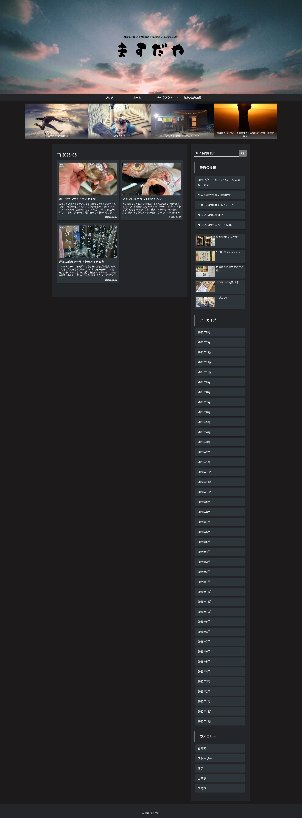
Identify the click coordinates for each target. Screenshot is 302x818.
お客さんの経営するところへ (216, 204)
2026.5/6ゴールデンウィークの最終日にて (219, 182)
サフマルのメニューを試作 (215, 224)
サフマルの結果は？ (210, 215)
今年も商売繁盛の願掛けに (215, 195)
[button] (243, 153)
